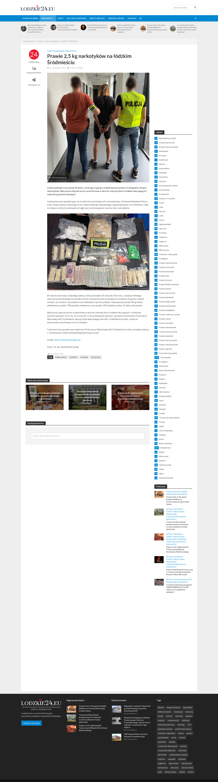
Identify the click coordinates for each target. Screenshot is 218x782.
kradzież (161, 720)
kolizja (160, 716)
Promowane (58, 51)
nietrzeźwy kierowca (166, 724)
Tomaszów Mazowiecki (176, 517)
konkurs (189, 716)
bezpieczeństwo (173, 707)
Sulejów (172, 742)
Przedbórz (182, 539)
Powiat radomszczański (176, 492)
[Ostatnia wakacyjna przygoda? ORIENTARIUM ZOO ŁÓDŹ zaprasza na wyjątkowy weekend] (159, 582)
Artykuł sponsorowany (176, 580)
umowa (183, 746)
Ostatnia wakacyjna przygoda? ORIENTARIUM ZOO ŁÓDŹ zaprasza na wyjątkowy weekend (179, 588)
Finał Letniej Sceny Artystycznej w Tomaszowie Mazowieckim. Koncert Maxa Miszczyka (179, 572)
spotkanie (162, 742)
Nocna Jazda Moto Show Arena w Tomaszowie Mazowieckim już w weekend (96, 28)
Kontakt (132, 18)
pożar (173, 737)
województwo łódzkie (178, 755)
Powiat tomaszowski (175, 512)
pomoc (189, 733)
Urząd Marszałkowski (166, 750)
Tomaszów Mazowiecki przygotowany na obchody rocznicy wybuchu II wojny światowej (157, 28)
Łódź (49, 51)
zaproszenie (174, 763)
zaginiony (162, 763)
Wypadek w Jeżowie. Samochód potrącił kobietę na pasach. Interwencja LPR (137, 708)
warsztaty (182, 750)
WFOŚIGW (162, 755)
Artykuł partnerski (174, 509)
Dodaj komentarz (34, 72)
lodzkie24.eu (34, 62)
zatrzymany (95, 357)
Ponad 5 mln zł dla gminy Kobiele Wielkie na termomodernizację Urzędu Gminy (127, 28)
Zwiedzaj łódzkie (116, 18)
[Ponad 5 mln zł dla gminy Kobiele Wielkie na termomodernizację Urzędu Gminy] (113, 28)
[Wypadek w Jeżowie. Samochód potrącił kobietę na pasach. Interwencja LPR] (116, 709)
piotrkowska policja (183, 729)
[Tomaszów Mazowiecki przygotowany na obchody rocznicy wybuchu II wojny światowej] (143, 28)
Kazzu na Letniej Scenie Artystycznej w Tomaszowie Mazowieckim (37, 27)
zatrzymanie (187, 763)
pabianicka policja (165, 729)
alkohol (161, 707)
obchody (181, 724)
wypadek (171, 759)
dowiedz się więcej (31, 723)
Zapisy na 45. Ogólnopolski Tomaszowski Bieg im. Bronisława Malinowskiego (187, 27)
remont (182, 737)
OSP (189, 724)
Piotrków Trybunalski (166, 733)
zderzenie (174, 767)
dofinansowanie (164, 712)
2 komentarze (131, 730)
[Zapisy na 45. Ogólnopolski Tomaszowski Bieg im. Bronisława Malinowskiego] (173, 27)
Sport (61, 18)
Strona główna (30, 18)
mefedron (73, 357)
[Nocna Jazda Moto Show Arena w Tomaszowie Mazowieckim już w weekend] (83, 28)
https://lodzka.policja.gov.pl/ (67, 339)
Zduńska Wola (187, 767)
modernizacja (173, 720)
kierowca (189, 712)
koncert (169, 716)
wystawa (182, 759)
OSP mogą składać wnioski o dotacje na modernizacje (136, 735)
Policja (180, 733)
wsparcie (161, 759)
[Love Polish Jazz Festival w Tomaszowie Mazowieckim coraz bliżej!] (53, 27)
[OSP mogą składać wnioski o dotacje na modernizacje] (116, 737)
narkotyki (84, 357)
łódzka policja (60, 357)
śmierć (190, 772)
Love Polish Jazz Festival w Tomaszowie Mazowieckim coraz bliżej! (67, 27)
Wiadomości (47, 18)
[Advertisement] (173, 636)
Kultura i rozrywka (76, 18)
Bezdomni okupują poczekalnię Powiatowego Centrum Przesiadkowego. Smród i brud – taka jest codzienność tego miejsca (137, 722)
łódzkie (182, 772)
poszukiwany (163, 737)
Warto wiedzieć (97, 18)
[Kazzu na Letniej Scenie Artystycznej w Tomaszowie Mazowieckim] (23, 27)
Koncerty (179, 716)
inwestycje (178, 712)
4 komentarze (131, 713)
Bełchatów (187, 707)
